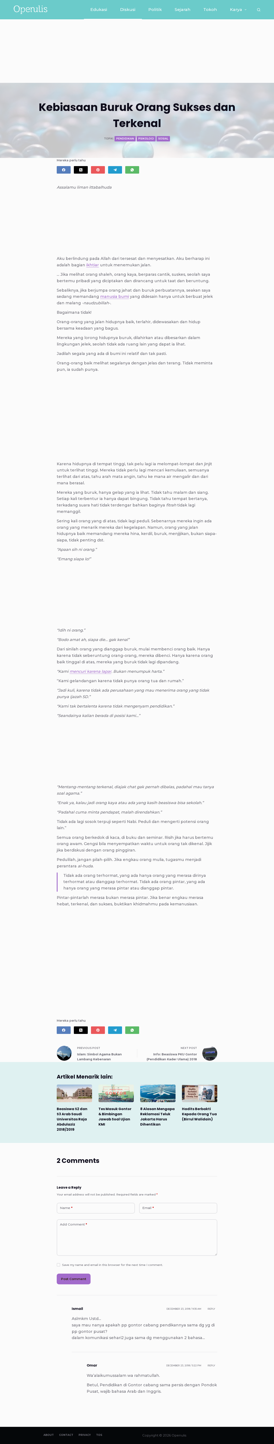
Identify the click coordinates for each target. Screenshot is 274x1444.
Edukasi (98, 9)
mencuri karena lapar (90, 671)
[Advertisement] (137, 51)
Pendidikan (125, 138)
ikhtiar (92, 265)
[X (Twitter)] (81, 170)
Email (148, 1208)
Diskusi (128, 9)
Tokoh (210, 9)
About (48, 1434)
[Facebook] (64, 170)
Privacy (85, 1434)
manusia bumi (114, 296)
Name (66, 1208)
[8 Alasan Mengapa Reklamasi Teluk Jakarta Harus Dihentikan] (158, 1093)
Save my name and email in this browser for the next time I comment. (112, 1265)
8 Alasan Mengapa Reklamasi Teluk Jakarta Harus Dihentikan (157, 1116)
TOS (99, 1434)
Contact (66, 1434)
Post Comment (73, 1279)
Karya (236, 9)
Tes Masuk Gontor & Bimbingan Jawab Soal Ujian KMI (114, 1116)
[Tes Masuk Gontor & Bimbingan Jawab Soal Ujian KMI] (116, 1093)
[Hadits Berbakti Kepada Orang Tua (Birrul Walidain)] (199, 1093)
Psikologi (146, 138)
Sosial (163, 138)
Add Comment (73, 1224)
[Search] (258, 9)
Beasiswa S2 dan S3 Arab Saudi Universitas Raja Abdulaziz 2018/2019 (72, 1119)
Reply (211, 1308)
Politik (155, 9)
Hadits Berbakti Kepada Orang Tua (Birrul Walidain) (199, 1114)
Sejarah (183, 9)
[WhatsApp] (132, 170)
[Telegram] (115, 170)
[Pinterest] (98, 170)
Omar (92, 1365)
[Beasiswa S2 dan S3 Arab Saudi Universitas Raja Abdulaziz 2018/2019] (74, 1093)
